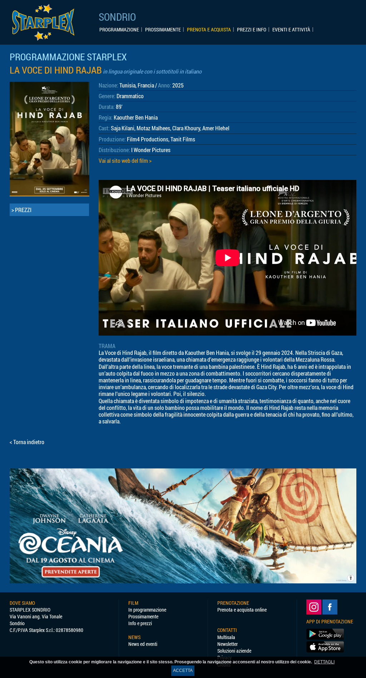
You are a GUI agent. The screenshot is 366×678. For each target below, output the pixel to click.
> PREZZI (21, 210)
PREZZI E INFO (251, 29)
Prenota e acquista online (242, 609)
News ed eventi (142, 644)
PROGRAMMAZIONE (119, 29)
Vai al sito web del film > (125, 160)
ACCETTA (183, 670)
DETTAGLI (324, 661)
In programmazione (147, 609)
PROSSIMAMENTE (163, 29)
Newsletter (227, 644)
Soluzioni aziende (234, 650)
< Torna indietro (27, 442)
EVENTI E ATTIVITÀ (291, 29)
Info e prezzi (140, 623)
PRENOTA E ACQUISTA (209, 29)
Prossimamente (143, 616)
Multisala (226, 637)
